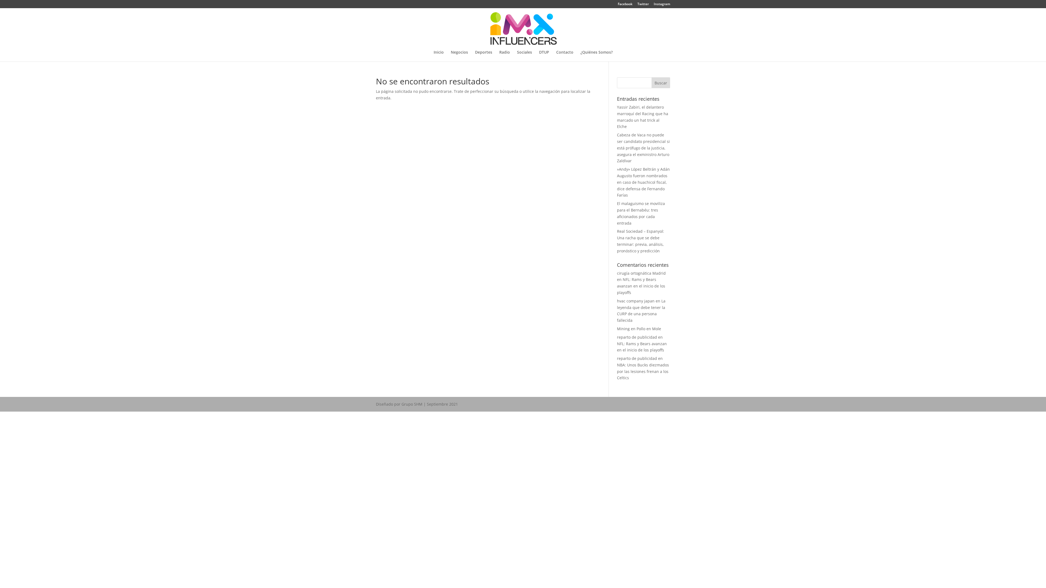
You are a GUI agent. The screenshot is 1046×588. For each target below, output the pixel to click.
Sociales (524, 52)
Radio (504, 52)
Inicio (439, 52)
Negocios (459, 52)
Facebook (625, 4)
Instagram (662, 4)
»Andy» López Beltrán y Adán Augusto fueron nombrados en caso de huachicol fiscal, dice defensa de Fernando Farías (643, 182)
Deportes (483, 52)
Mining (623, 328)
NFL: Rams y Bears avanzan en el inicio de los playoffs (641, 286)
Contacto (564, 52)
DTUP (544, 52)
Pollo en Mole (649, 328)
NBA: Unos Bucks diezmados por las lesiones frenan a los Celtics (643, 371)
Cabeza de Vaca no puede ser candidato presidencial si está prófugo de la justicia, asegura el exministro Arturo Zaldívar (643, 147)
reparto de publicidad (637, 337)
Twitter (643, 4)
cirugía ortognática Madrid (641, 273)
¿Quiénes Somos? (596, 52)
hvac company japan (636, 301)
